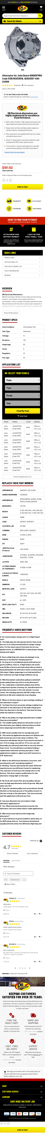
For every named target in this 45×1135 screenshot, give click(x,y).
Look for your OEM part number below (11, 241)
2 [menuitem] (22, 968)
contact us (36, 1055)
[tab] (12, 853)
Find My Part (23, 410)
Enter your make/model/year (33, 240)
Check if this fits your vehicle (14, 152)
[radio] (5, 879)
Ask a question (29, 85)
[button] (24, 879)
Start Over (23, 416)
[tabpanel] (22, 46)
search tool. (11, 243)
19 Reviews (17, 85)
